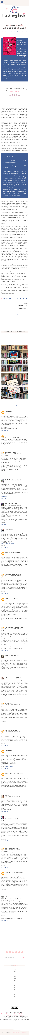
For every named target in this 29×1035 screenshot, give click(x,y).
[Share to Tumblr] (26, 298)
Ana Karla (8, 436)
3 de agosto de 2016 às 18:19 (12, 874)
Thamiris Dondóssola (13, 479)
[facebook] (10, 952)
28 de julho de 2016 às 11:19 (12, 554)
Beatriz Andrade (11, 503)
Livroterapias (9, 766)
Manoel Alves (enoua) (13, 552)
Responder (4, 430)
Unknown (8, 411)
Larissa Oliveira (11, 730)
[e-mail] (22, 952)
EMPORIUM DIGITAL (18, 1033)
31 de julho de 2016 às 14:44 (13, 678)
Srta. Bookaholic (11, 848)
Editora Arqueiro (16, 31)
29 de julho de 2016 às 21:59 (13, 657)
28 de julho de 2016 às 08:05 (13, 531)
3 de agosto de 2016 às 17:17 (12, 849)
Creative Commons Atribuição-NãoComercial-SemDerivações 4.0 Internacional (14, 1014)
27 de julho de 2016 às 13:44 (13, 413)
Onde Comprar (14, 91)
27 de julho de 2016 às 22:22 (13, 453)
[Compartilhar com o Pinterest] (23, 298)
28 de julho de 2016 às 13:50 (13, 600)
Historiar (4, 496)
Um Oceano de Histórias (8, 472)
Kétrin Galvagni (11, 897)
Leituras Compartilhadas (14, 872)
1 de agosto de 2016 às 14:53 (12, 752)
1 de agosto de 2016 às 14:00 (13, 731)
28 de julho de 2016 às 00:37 (13, 505)
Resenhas (24, 31)
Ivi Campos (9, 529)
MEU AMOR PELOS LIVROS (8, 544)
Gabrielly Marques (12, 655)
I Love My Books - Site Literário (19, 1032)
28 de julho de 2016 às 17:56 (13, 628)
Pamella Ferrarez (11, 817)
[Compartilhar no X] (18, 298)
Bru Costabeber (11, 452)
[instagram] (7, 952)
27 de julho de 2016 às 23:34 (13, 480)
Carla (7, 795)
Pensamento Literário (13, 574)
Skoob (12, 90)
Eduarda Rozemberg (12, 598)
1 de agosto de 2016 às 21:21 (12, 775)
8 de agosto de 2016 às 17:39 (13, 898)
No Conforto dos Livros (14, 627)
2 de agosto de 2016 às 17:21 (13, 818)
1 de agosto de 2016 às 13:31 (12, 704)
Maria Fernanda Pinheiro (14, 773)
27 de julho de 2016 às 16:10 (13, 437)
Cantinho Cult (5, 841)
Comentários (7, 298)
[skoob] (19, 952)
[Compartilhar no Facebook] (20, 298)
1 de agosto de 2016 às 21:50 (12, 796)
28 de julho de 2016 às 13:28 (13, 575)
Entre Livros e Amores (13, 677)
